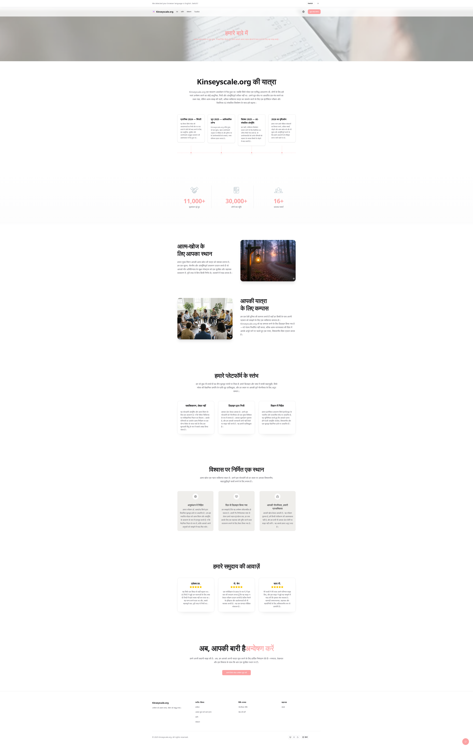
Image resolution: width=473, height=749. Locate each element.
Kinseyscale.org (160, 702)
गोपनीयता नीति (242, 707)
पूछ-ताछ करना (314, 11)
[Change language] (303, 11)
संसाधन (189, 11)
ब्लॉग (182, 11)
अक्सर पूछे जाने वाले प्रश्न (203, 712)
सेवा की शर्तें (241, 712)
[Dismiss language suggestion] (318, 3)
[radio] (290, 737)
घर (177, 11)
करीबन (197, 707)
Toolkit (197, 11)
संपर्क (283, 707)
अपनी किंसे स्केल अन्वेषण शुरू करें (236, 672)
